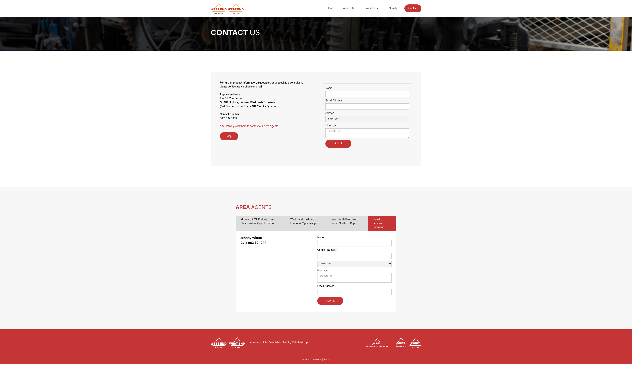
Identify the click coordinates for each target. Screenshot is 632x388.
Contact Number (327, 250)
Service (329, 113)
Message (330, 125)
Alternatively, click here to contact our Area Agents (249, 126)
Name (328, 88)
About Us (348, 8)
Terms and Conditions (312, 360)
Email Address (333, 100)
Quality (393, 8)
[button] (371, 8)
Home (330, 8)
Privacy (327, 360)
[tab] (260, 223)
